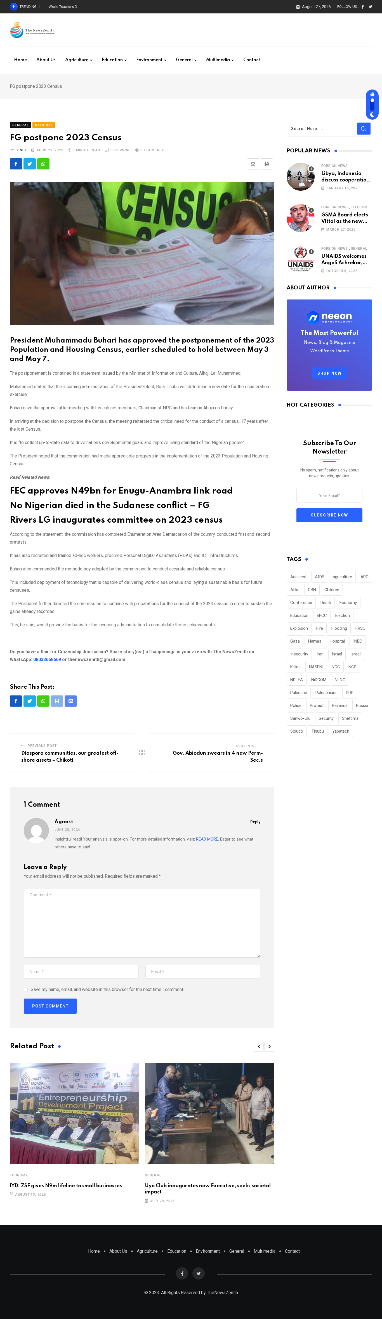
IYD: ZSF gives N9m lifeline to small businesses (66, 1185)
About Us (46, 60)
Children (331, 589)
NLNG (340, 679)
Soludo (296, 731)
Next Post (246, 746)
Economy (19, 1175)
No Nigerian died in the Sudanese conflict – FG (109, 505)
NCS (352, 666)
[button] (259, 1047)
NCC (336, 666)
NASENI (316, 666)
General (184, 60)
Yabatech (340, 731)
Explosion (299, 628)
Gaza (295, 641)
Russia (362, 705)
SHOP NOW (329, 373)
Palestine (298, 692)
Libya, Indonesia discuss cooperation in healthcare (345, 180)
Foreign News (334, 166)
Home (20, 60)
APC (364, 576)
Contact (251, 60)
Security (326, 718)
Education (112, 60)
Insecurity (299, 654)
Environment (149, 60)
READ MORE (207, 839)
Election (342, 615)
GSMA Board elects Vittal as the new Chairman (344, 221)
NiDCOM (318, 679)
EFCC (322, 615)
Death (325, 602)
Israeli (355, 654)
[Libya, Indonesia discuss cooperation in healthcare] (301, 177)
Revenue (340, 705)
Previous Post (42, 746)
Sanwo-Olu (300, 718)
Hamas (314, 641)
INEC (357, 641)
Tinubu (318, 731)
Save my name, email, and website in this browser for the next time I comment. (107, 989)
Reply (255, 822)
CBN (312, 589)
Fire (319, 628)
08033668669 (47, 659)
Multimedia (218, 60)
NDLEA (296, 679)
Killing (295, 666)
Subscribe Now (329, 515)
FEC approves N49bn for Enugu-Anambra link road (121, 491)
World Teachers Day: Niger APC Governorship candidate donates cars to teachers (114, 6)
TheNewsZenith (222, 1292)
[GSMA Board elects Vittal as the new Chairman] (301, 218)
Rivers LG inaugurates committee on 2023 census (116, 520)
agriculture (342, 576)
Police (295, 705)
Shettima (350, 718)
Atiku (295, 589)
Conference (301, 602)
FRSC (360, 628)
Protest (317, 705)
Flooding (339, 628)
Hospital (337, 641)
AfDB (319, 576)
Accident (298, 576)
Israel (337, 654)
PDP (349, 692)
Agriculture (76, 60)
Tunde (21, 150)
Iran (320, 654)
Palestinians (326, 692)
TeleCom (359, 207)
